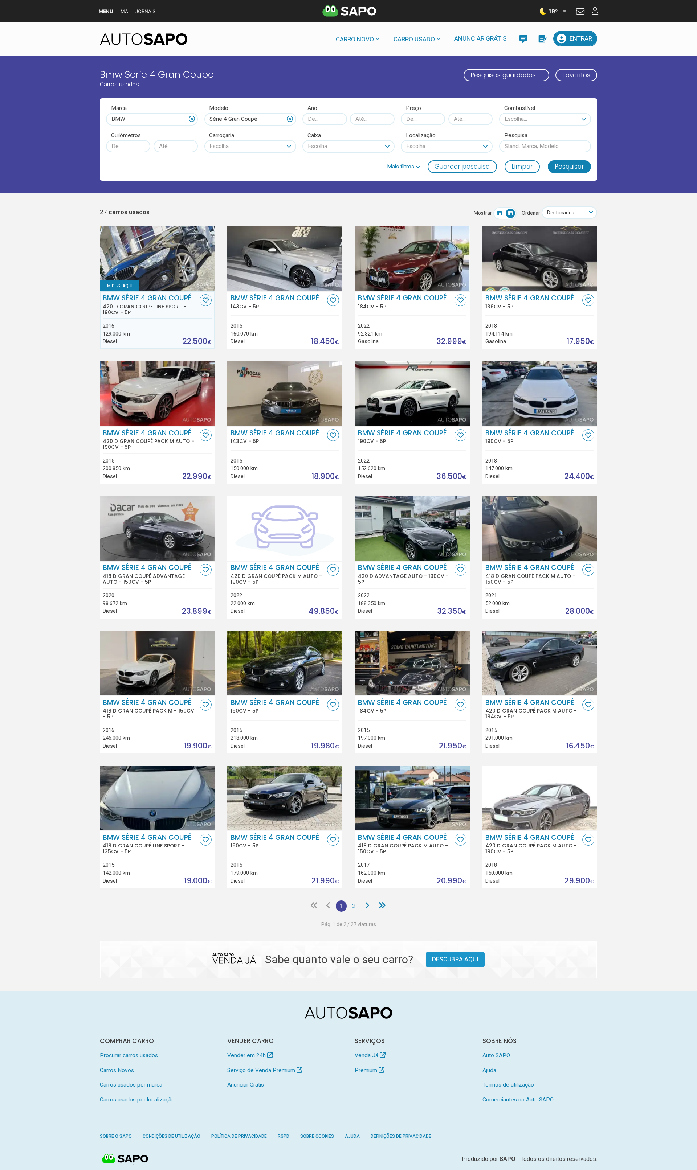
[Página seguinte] (367, 905)
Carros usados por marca (131, 1084)
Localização (421, 135)
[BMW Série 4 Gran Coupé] (284, 258)
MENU (106, 11)
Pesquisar (569, 166)
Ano (312, 108)
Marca (119, 108)
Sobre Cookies (317, 1136)
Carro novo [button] (355, 39)
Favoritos (576, 75)
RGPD (283, 1136)
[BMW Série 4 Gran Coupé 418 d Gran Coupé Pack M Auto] (540, 528)
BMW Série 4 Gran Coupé (147, 304)
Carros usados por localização (137, 1099)
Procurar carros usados (129, 1055)
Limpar (522, 166)
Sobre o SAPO (116, 1136)
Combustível (519, 108)
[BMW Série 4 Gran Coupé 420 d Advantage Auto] (412, 528)
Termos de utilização (508, 1084)
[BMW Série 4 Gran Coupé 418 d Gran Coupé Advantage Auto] (157, 528)
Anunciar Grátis (480, 38)
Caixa (314, 135)
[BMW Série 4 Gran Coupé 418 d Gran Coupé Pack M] (157, 663)
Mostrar (483, 213)
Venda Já (367, 1055)
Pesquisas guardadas (503, 75)
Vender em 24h (247, 1055)
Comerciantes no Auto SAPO (518, 1099)
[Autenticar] (580, 12)
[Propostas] (542, 38)
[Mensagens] (523, 38)
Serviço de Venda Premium (262, 1070)
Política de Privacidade (239, 1136)
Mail (126, 11)
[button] (403, 166)
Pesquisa (515, 135)
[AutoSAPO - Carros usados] (144, 39)
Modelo (218, 108)
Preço (413, 108)
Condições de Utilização (171, 1136)
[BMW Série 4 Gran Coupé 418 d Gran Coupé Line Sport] (157, 798)
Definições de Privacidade (401, 1136)
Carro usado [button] (414, 39)
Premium (367, 1070)
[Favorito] (206, 300)
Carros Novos (117, 1070)
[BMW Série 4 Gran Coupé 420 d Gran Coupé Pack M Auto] (157, 393)
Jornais (145, 11)
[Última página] (382, 905)
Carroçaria (221, 135)
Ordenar (531, 213)
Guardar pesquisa (462, 166)
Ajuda (489, 1070)
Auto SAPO (496, 1055)
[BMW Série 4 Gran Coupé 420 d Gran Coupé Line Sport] (157, 258)
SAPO (125, 1159)
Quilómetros (126, 135)
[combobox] (152, 119)
